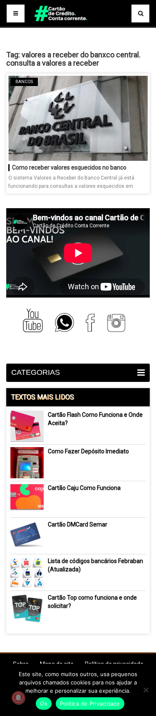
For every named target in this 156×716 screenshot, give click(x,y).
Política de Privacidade (90, 703)
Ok (43, 703)
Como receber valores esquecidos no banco (69, 167)
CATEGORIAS (35, 372)
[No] (145, 690)
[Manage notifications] (18, 697)
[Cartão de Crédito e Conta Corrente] (78, 25)
